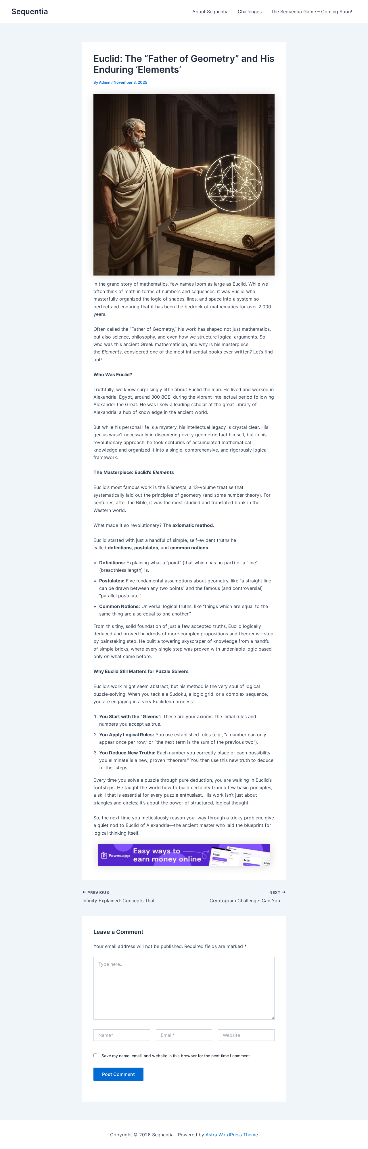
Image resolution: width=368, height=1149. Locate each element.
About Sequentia (210, 11)
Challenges (250, 11)
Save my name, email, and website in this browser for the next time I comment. (176, 1055)
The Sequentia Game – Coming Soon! (311, 11)
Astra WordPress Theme (232, 1134)
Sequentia (30, 11)
